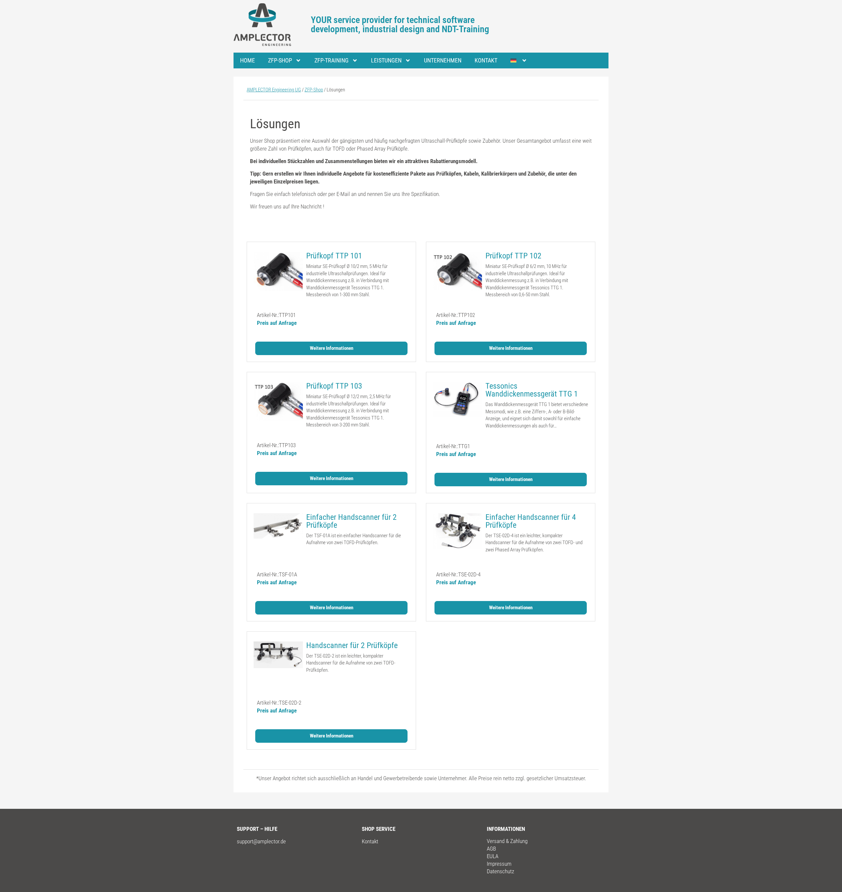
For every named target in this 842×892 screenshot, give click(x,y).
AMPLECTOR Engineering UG (274, 90)
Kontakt (486, 60)
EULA (492, 856)
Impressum (499, 863)
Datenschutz (500, 871)
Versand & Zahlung (507, 841)
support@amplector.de (261, 841)
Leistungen (386, 60)
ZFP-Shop (280, 60)
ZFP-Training (331, 60)
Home (247, 60)
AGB (491, 848)
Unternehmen (442, 60)
